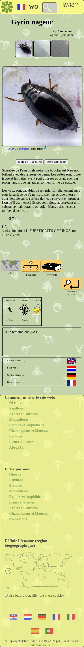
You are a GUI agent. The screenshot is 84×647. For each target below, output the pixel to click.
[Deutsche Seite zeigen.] (71, 376)
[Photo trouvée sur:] (45, 148)
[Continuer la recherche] (71, 283)
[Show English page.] (71, 361)
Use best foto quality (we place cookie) (36, 595)
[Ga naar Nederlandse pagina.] (71, 368)
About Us (16, 447)
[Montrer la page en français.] (71, 383)
